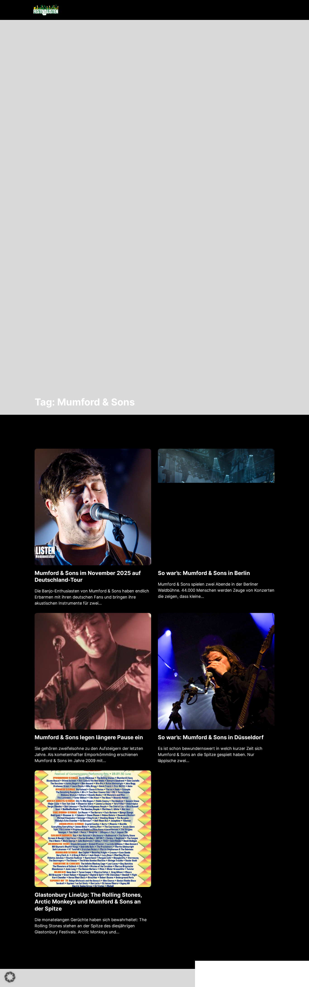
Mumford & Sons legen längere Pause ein (89, 737)
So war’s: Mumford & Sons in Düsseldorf (211, 737)
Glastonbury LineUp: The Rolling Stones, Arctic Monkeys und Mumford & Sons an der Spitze (88, 902)
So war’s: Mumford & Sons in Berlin (204, 573)
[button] (10, 977)
